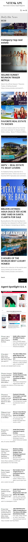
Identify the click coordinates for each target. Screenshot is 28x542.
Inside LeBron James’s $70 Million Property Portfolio (19, 337)
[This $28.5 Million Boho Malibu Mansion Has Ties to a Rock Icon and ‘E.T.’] (6, 354)
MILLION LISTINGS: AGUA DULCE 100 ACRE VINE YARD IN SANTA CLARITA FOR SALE (13, 213)
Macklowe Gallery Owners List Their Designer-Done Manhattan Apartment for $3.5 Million (19, 452)
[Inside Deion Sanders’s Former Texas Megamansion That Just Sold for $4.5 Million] (6, 489)
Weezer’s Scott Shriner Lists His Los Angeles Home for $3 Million (19, 413)
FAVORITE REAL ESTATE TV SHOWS (13, 123)
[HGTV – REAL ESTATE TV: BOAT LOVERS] (14, 29)
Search (3, 277)
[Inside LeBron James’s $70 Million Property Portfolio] (6, 336)
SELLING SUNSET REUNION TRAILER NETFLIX (10, 77)
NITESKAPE (14, 3)
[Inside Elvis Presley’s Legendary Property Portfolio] (6, 430)
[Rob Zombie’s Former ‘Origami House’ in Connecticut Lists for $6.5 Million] (6, 470)
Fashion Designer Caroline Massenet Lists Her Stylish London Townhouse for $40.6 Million (20, 376)
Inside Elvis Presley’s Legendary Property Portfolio (19, 431)
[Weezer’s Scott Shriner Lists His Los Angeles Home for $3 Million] (6, 412)
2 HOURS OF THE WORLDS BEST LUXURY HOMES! (13, 261)
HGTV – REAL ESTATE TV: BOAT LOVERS (13, 33)
